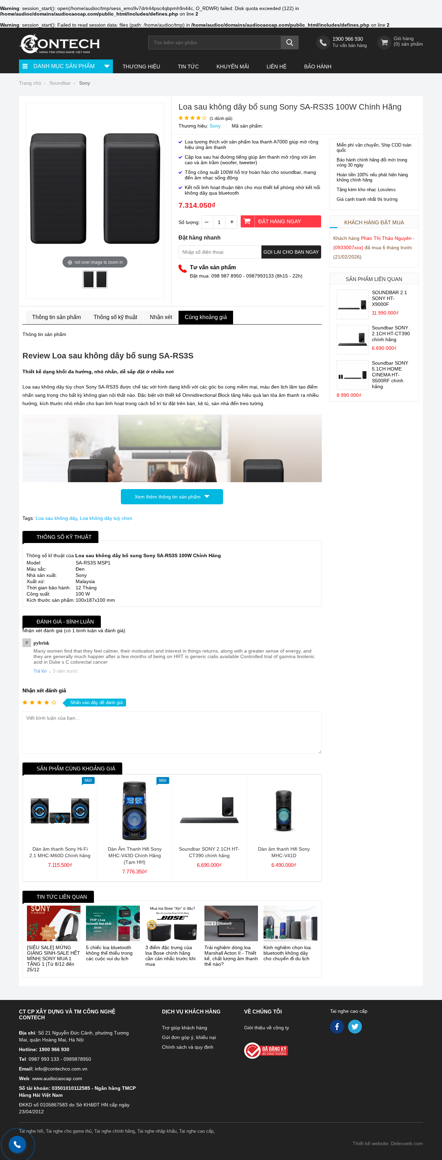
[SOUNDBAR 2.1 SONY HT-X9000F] (352, 317)
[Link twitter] (355, 1028)
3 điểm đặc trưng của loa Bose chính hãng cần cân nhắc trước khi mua (170, 956)
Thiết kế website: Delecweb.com (388, 1143)
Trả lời (40, 671)
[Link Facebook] (338, 1028)
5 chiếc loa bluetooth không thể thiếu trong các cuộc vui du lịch (109, 953)
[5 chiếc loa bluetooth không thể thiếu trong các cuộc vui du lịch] (113, 924)
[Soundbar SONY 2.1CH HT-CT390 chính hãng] (352, 352)
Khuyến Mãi (233, 66)
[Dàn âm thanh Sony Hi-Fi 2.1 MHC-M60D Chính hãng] (60, 838)
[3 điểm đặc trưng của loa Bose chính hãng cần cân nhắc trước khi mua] (172, 924)
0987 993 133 (44, 1059)
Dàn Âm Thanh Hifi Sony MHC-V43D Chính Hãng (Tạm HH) (135, 855)
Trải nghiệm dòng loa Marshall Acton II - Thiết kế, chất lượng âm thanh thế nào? (231, 956)
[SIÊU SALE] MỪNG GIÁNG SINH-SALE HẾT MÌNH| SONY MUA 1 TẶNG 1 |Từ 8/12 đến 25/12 (53, 958)
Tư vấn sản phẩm (213, 267)
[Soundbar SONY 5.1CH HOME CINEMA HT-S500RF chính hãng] (352, 388)
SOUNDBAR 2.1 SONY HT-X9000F (389, 298)
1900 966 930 (348, 39)
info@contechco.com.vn (61, 1069)
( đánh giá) (221, 118)
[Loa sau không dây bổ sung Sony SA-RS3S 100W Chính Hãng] (95, 285)
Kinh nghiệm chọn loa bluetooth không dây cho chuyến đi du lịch (287, 953)
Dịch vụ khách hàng (191, 1011)
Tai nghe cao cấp (348, 1011)
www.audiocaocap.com (57, 1078)
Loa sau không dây (56, 518)
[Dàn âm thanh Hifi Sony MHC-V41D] (284, 838)
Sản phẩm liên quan (374, 279)
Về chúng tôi (263, 1011)
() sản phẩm (408, 44)
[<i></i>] (280, 1048)
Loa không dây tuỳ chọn (106, 518)
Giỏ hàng (404, 38)
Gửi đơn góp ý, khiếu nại (189, 1037)
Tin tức (188, 66)
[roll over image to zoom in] (95, 188)
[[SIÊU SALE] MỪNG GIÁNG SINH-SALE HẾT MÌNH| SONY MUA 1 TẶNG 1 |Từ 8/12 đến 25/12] (53, 924)
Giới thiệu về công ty (266, 1027)
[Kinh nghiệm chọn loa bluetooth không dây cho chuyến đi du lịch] (290, 924)
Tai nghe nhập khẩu (156, 1131)
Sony (215, 126)
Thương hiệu (141, 66)
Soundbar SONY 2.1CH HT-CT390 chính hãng (391, 333)
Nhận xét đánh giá (44, 690)
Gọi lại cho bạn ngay (291, 252)
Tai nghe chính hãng (114, 1131)
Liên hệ (277, 66)
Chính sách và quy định (187, 1047)
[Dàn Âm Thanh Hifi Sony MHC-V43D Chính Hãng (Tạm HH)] (134, 838)
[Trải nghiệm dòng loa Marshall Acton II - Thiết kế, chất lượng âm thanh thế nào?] (231, 924)
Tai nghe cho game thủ (69, 1131)
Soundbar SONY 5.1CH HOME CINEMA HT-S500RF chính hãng (390, 374)
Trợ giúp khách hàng (184, 1027)
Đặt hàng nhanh (200, 238)
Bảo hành (318, 66)
